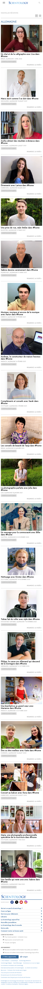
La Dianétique (14, 960)
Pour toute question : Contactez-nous (15, 937)
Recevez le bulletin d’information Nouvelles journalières (21, 950)
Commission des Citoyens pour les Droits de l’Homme (15, 977)
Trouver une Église (10, 943)
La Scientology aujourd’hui (10, 920)
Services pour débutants (9, 914)
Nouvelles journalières (8, 922)
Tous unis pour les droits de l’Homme (11, 972)
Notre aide (4, 928)
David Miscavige (17, 963)
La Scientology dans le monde (11, 925)
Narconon (3, 970)
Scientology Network (25, 960)
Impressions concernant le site (13, 940)
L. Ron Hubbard (5, 960)
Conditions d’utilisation (12, 984)
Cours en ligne (6, 911)
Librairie (4, 917)
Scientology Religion (6, 963)
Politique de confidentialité (20, 982)
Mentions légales (23, 984)
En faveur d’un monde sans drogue (17, 970)
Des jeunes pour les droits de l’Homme (11, 975)
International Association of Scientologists (12, 968)
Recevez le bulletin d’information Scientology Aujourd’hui (21, 952)
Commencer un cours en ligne (31, 963)
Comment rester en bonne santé (12, 931)
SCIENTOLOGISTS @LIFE (9, 61)
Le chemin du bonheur (31, 968)
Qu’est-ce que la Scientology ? (11, 908)
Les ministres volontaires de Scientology (12, 965)
